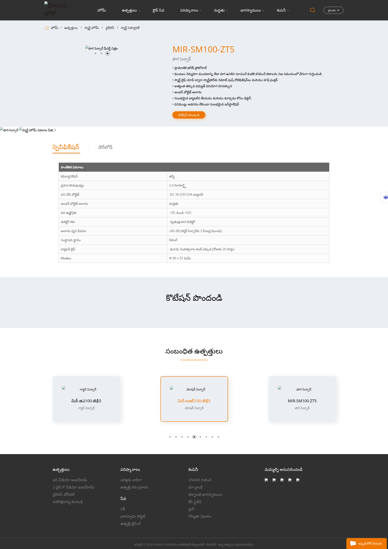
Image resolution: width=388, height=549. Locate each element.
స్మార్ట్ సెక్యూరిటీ (130, 27)
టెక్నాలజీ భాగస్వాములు (205, 494)
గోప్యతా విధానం (199, 516)
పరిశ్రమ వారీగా (131, 479)
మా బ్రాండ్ (195, 487)
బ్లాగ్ (191, 509)
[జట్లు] (384, 197)
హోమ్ (101, 10)
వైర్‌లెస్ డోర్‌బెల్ (64, 494)
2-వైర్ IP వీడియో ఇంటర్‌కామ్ (73, 487)
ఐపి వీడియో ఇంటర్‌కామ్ (70, 479)
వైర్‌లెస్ (110, 27)
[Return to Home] (47, 28)
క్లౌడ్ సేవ (158, 10)
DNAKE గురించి (200, 479)
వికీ (122, 509)
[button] (95, 53)
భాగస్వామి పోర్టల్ (132, 516)
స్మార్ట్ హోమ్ (91, 27)
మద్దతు (219, 10)
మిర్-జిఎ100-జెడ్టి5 (86, 401)
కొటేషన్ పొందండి (188, 115)
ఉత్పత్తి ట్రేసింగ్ (130, 523)
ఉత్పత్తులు (129, 10)
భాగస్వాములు (250, 10)
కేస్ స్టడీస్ (195, 501)
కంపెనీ (281, 10)
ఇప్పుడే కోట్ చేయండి (370, 543)
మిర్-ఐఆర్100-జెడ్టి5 (194, 401)
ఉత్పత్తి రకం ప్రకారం (134, 487)
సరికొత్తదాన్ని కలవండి (68, 501)
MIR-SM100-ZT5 (302, 401)
